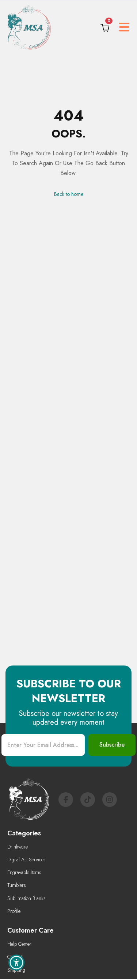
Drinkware (17, 846)
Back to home (68, 194)
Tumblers (16, 885)
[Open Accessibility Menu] (16, 963)
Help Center (19, 944)
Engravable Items (24, 872)
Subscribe (112, 744)
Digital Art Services (26, 859)
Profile (13, 911)
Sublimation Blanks (26, 898)
